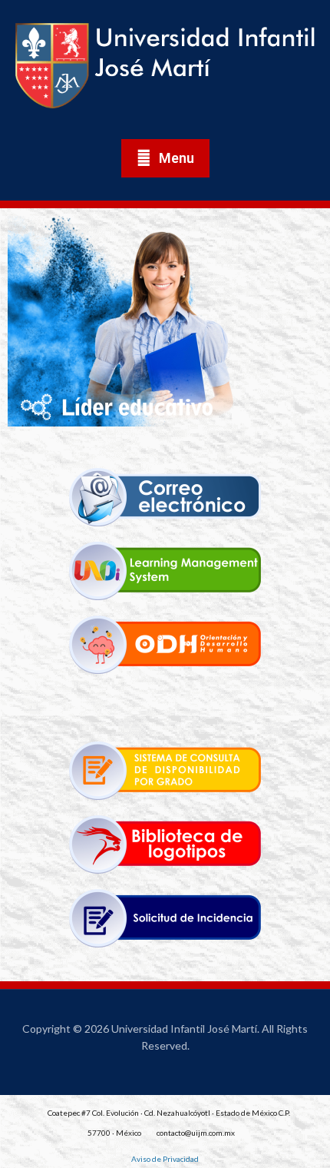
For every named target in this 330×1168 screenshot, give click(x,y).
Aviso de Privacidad (165, 1158)
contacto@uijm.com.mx (196, 1132)
